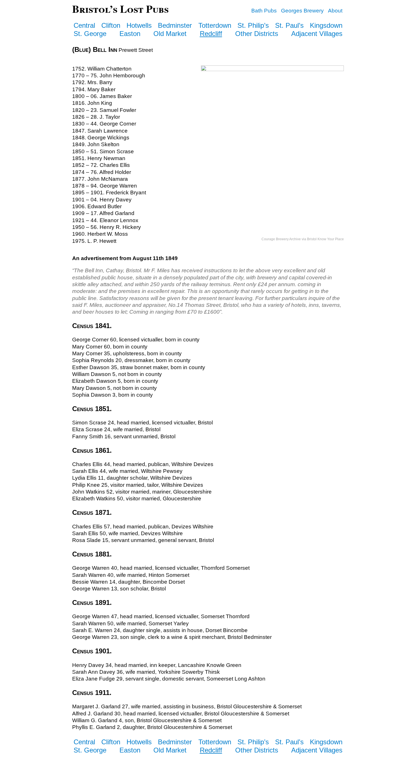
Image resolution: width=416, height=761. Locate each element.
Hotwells (139, 25)
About (335, 11)
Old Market (169, 33)
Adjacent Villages (316, 33)
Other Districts (256, 33)
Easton (129, 33)
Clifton (110, 25)
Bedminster (175, 25)
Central (84, 25)
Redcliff (211, 33)
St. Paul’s (289, 25)
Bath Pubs (264, 11)
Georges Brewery (302, 11)
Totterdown (214, 25)
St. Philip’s (253, 25)
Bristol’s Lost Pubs (120, 8)
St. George (90, 33)
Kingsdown (326, 25)
